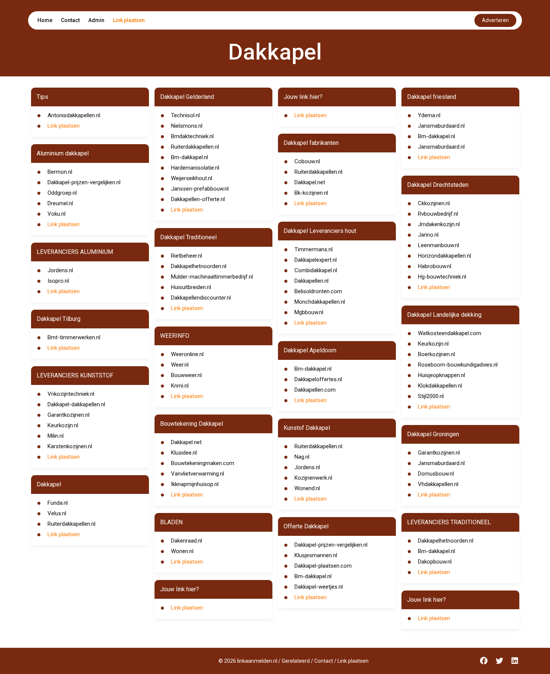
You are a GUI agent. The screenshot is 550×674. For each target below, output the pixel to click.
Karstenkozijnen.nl (70, 446)
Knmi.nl (180, 385)
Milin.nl (56, 435)
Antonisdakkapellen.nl (74, 115)
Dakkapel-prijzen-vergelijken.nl (84, 182)
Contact (70, 20)
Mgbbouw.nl (308, 312)
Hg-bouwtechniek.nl (442, 276)
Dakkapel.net (186, 442)
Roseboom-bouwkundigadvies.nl (458, 364)
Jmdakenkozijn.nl (439, 224)
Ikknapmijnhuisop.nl (195, 484)
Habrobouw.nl (434, 266)
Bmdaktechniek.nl (192, 136)
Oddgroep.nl (62, 192)
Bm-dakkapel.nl (189, 157)
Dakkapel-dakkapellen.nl (76, 404)
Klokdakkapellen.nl (440, 385)
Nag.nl (301, 456)
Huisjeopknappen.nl (441, 375)
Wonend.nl (307, 488)
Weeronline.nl (187, 354)
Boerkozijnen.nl (436, 354)
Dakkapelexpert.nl (315, 259)
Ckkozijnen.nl (434, 203)
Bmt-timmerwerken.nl (74, 337)
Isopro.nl (58, 280)
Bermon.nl (60, 171)
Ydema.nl (429, 115)
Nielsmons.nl (186, 125)
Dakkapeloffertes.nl (318, 379)
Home (44, 20)
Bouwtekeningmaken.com (202, 463)
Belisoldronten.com (318, 291)
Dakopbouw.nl (435, 561)
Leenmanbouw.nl (438, 245)
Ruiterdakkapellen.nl (71, 523)
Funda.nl (58, 503)
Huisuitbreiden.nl (191, 287)
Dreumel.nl (60, 203)
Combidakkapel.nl (315, 270)
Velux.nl (57, 513)
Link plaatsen (129, 20)
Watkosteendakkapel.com (449, 333)
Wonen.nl (182, 551)
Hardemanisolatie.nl (195, 167)
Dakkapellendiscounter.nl (201, 297)
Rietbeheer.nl (186, 255)
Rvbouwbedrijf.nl (438, 213)
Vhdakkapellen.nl (438, 484)
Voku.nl (56, 213)
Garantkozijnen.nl (68, 415)
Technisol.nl (185, 115)
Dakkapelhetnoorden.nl (198, 266)
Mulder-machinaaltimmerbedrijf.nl (212, 276)
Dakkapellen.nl (311, 280)
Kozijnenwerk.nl (313, 477)
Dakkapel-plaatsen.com (323, 565)
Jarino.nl (428, 234)
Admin (96, 20)
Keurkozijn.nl (63, 425)
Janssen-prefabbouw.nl (200, 188)
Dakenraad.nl (186, 540)
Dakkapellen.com (315, 389)
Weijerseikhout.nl (191, 178)
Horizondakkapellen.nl (444, 255)
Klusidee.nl (184, 452)
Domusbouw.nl (436, 473)
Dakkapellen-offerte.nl (198, 199)
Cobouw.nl (307, 161)
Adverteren (495, 20)
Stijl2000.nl (431, 396)
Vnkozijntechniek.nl (71, 394)
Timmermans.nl (313, 249)
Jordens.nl (60, 270)
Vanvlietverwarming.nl (197, 473)
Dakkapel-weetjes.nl (318, 586)
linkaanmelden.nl (257, 661)
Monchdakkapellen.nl (319, 301)
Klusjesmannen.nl (315, 555)
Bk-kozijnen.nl (311, 192)
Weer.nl (180, 364)
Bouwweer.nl (186, 375)
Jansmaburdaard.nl (441, 125)
